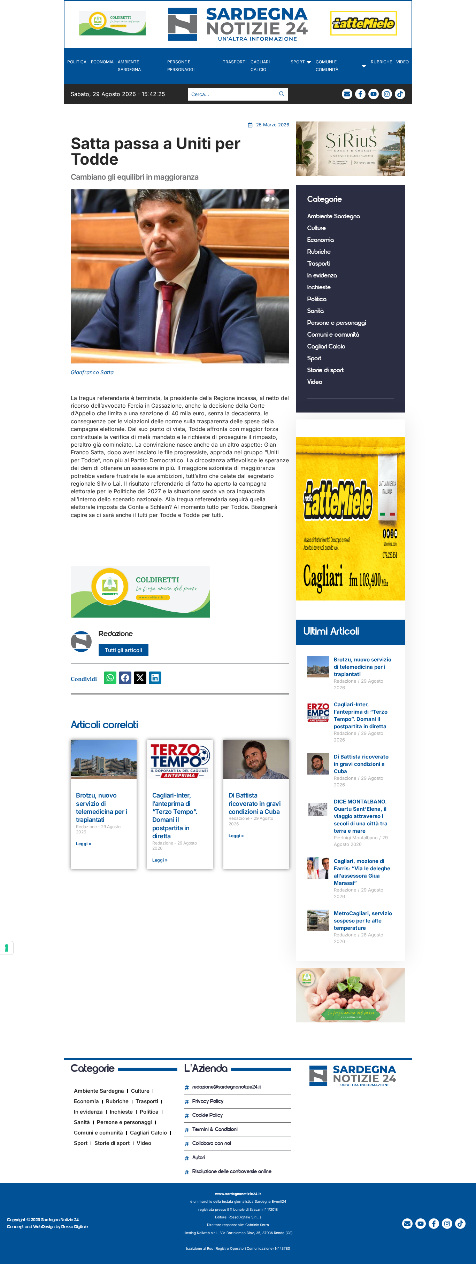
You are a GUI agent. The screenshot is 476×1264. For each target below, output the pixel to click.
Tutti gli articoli (123, 650)
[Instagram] (387, 94)
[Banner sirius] (350, 174)
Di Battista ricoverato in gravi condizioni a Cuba (255, 803)
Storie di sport (325, 371)
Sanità (315, 311)
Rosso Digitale (74, 1227)
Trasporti (234, 61)
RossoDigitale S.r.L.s (245, 1217)
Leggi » (83, 843)
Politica (76, 61)
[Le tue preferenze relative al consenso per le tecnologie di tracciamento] (6, 948)
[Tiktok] (400, 94)
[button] (110, 678)
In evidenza (322, 276)
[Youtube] (373, 94)
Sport (298, 61)
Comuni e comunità (327, 65)
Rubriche (381, 61)
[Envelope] (347, 94)
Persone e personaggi (180, 65)
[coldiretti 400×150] (112, 33)
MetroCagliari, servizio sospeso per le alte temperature (363, 920)
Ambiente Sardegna (129, 65)
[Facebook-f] (360, 94)
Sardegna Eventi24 (270, 1201)
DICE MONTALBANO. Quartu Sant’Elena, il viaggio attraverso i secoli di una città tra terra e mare (360, 816)
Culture (316, 229)
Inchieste (319, 288)
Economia (102, 61)
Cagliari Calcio (260, 65)
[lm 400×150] (363, 33)
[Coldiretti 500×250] (350, 1020)
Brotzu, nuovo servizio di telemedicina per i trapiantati (362, 666)
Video (402, 61)
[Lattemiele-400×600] (350, 598)
